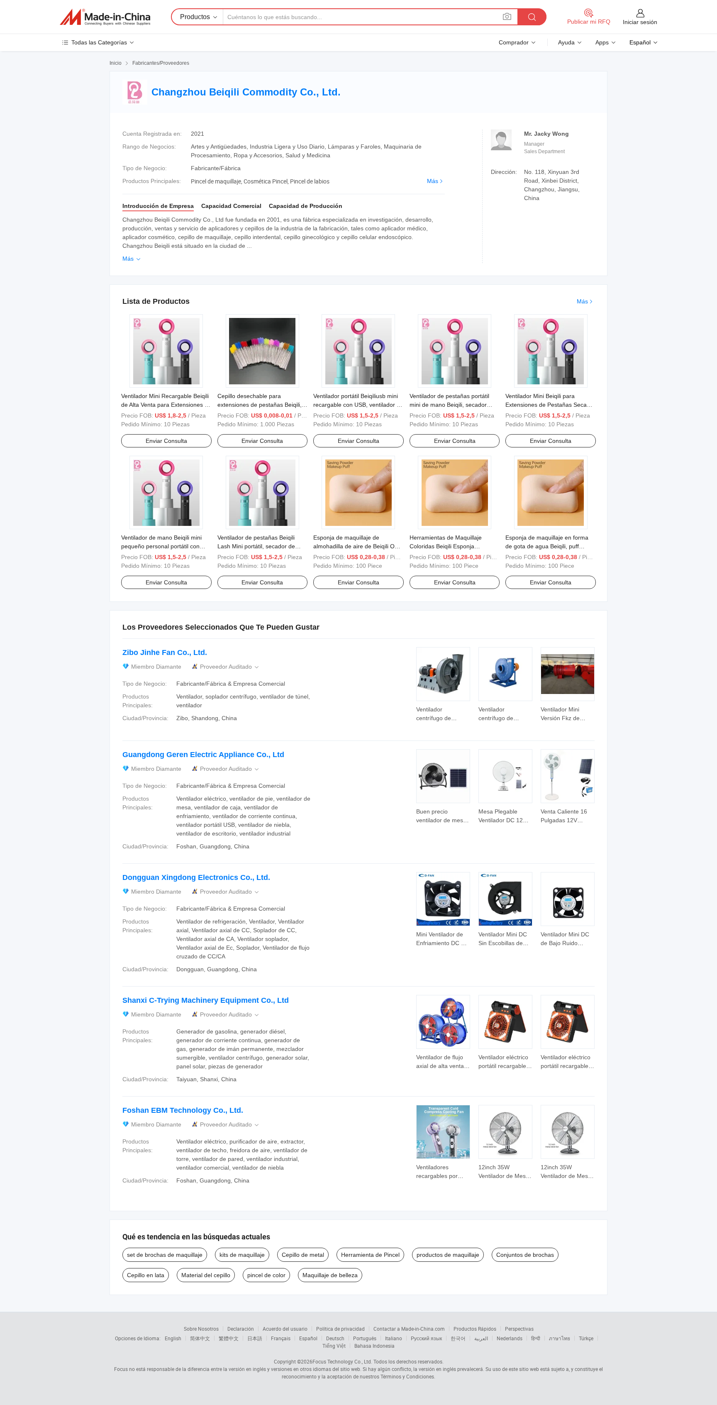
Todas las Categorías (99, 42)
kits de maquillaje (242, 1254)
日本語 (254, 1338)
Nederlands (509, 1338)
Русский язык (426, 1338)
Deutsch (335, 1338)
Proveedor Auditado (230, 666)
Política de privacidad (340, 1328)
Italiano (393, 1338)
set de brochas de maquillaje (164, 1254)
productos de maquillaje (448, 1254)
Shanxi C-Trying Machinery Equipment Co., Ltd (205, 1000)
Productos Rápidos (475, 1328)
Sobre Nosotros (201, 1328)
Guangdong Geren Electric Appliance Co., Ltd (203, 754)
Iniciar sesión (640, 22)
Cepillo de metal (303, 1254)
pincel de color (266, 1275)
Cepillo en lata (145, 1275)
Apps (602, 42)
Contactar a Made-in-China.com (409, 1328)
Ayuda (566, 42)
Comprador (514, 42)
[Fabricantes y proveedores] (105, 17)
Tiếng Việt (334, 1345)
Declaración (240, 1328)
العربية (481, 1338)
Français (280, 1338)
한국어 (458, 1338)
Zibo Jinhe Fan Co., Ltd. (164, 652)
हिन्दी (535, 1338)
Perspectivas (519, 1328)
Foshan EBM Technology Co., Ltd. (182, 1110)
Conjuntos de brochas (525, 1254)
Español (308, 1338)
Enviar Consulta (166, 440)
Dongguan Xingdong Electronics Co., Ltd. (196, 877)
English (173, 1338)
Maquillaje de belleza (330, 1275)
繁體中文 (229, 1338)
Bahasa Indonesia (374, 1345)
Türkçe (586, 1338)
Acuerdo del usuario (285, 1328)
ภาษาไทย (559, 1338)
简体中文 (200, 1338)
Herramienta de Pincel (370, 1254)
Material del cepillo (205, 1275)
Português (364, 1338)
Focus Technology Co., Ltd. (342, 1361)
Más (432, 181)
